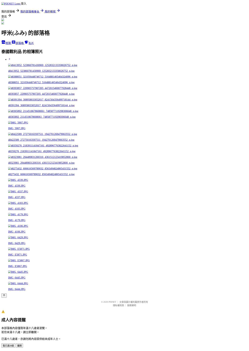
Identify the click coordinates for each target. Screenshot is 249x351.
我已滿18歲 (8, 345)
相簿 (8, 43)
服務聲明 (131, 305)
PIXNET (112, 302)
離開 (19, 345)
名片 (31, 43)
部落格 (20, 43)
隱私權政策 (118, 305)
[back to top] (4, 295)
